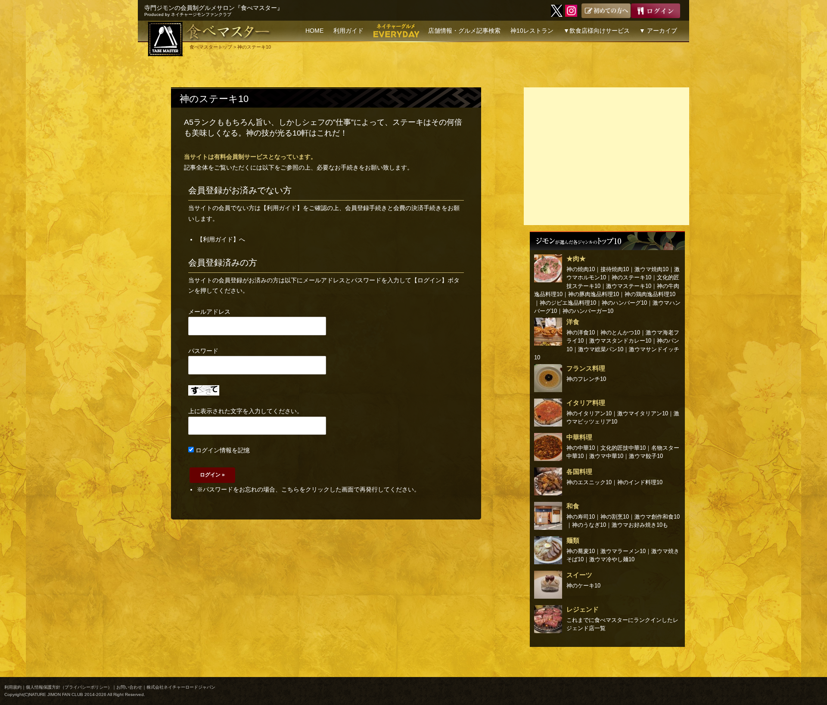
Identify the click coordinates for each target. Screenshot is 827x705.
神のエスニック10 (589, 482)
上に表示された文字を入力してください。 (245, 411)
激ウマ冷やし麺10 (611, 559)
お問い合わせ (129, 687)
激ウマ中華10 (606, 456)
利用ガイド (348, 30)
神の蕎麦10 (580, 551)
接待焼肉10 (614, 269)
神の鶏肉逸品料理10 (650, 294)
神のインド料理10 (639, 482)
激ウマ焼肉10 (651, 269)
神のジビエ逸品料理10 (568, 303)
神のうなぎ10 (589, 525)
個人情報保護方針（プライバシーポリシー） (69, 687)
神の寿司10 (580, 516)
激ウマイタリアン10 (642, 413)
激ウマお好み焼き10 (637, 525)
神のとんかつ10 (620, 332)
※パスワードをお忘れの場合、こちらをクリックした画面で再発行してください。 (308, 489)
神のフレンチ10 (586, 379)
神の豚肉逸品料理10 (593, 294)
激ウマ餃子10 (646, 456)
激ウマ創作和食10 (657, 516)
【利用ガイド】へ (221, 239)
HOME (314, 30)
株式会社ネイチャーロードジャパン (180, 687)
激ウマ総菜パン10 (600, 349)
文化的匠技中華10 (623, 448)
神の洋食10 (580, 332)
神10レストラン (531, 30)
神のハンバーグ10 (624, 303)
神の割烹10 (614, 516)
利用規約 (13, 687)
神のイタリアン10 (589, 413)
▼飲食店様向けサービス (596, 30)
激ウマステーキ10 (628, 286)
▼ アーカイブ (658, 30)
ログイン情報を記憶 (222, 450)
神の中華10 (580, 448)
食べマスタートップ (211, 46)
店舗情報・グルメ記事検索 (464, 30)
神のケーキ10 (583, 585)
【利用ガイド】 (282, 207)
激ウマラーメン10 (623, 551)
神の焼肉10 (580, 269)
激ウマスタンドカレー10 (620, 340)
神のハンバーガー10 (588, 311)
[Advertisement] (606, 156)
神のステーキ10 (214, 98)
